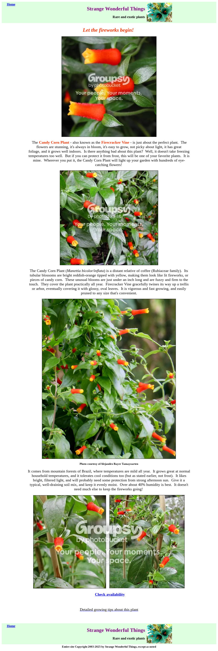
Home (11, 4)
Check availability (110, 594)
